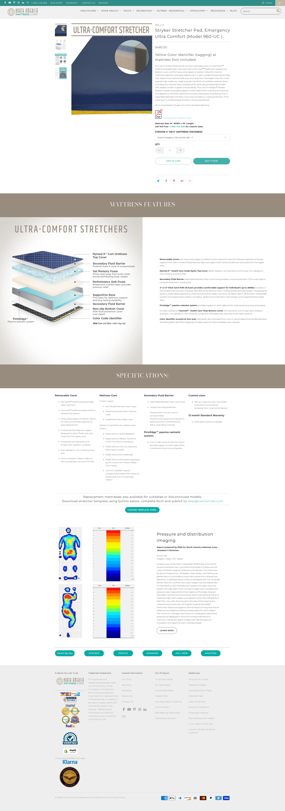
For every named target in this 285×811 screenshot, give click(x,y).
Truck (127, 10)
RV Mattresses (162, 685)
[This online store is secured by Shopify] (70, 751)
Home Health (110, 10)
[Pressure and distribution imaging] (96, 582)
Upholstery (198, 10)
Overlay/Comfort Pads (200, 690)
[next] (147, 70)
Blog (233, 10)
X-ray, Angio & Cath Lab (201, 723)
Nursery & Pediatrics (199, 707)
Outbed (162, 10)
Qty (157, 144)
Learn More (167, 630)
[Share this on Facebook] (166, 181)
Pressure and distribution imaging (185, 537)
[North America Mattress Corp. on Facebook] (5, 3)
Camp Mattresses (164, 690)
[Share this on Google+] (182, 181)
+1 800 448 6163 (39, 3)
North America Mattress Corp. (78, 797)
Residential (177, 10)
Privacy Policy (118, 797)
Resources (218, 10)
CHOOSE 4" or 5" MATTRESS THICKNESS (178, 131)
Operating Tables (197, 685)
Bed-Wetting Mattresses (167, 712)
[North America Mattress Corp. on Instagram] (18, 3)
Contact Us (88, 3)
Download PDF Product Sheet (177, 118)
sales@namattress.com (205, 501)
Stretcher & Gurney (198, 679)
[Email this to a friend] (190, 181)
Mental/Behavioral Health (201, 718)
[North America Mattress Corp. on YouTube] (9, 3)
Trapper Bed (161, 696)
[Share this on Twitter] (158, 181)
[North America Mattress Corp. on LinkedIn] (23, 3)
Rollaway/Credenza (198, 712)
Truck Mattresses (164, 679)
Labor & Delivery (197, 701)
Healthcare (88, 10)
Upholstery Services (165, 718)
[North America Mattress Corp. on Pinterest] (14, 3)
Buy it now (211, 161)
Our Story (56, 3)
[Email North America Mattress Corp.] (27, 3)
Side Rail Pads (196, 696)
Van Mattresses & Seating (168, 701)
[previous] (75, 70)
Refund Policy (102, 797)
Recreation (144, 10)
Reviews (103, 3)
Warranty (72, 3)
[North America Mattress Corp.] (23, 12)
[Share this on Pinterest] (174, 181)
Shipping (126, 690)
